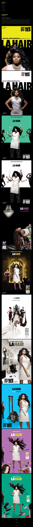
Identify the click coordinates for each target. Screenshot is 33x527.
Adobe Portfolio (17, 525)
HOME (16, 519)
